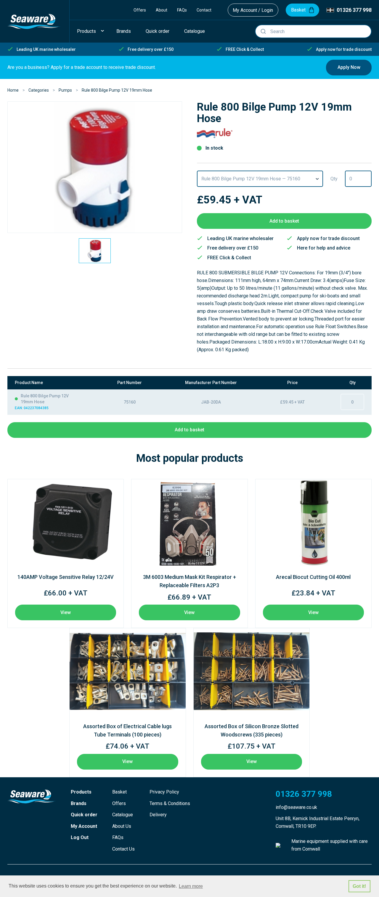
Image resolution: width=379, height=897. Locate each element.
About (161, 10)
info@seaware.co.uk (296, 807)
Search (263, 31)
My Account (84, 826)
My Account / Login (253, 10)
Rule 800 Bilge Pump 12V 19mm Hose (117, 90)
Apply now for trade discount (344, 49)
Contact (204, 10)
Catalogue (122, 814)
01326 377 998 (354, 10)
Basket (119, 792)
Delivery (158, 814)
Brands (78, 803)
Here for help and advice (323, 248)
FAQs (182, 10)
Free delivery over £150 (151, 49)
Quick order (84, 814)
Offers (140, 10)
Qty (334, 179)
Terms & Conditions (170, 803)
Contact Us (123, 849)
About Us (121, 826)
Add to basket (284, 221)
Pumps (65, 90)
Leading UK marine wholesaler (46, 49)
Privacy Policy (164, 792)
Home (13, 90)
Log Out (80, 837)
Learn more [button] (191, 886)
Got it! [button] (359, 886)
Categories (38, 90)
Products (81, 792)
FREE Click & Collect (245, 49)
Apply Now (349, 67)
